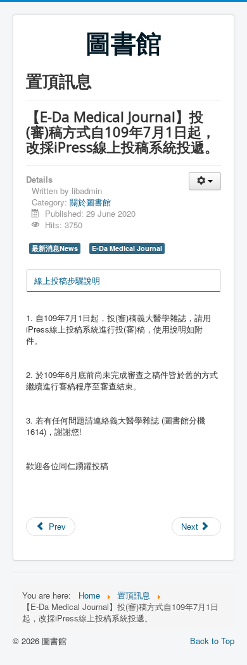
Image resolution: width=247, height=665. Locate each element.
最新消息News (55, 248)
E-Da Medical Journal (127, 248)
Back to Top (212, 641)
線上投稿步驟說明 (67, 280)
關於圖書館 (90, 202)
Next (191, 526)
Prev (56, 526)
